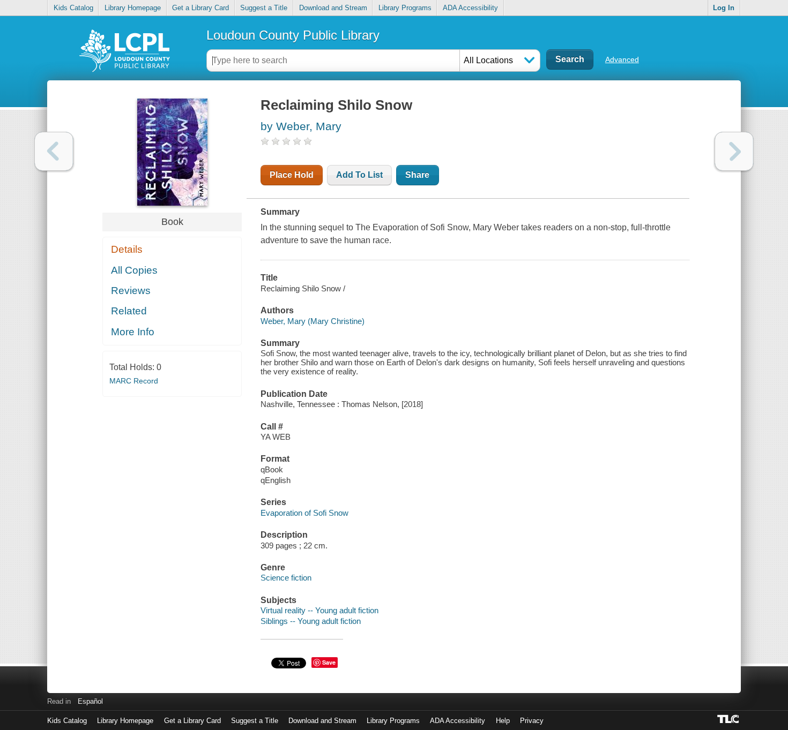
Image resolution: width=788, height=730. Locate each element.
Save (329, 662)
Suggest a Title (263, 8)
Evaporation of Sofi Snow (304, 512)
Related (129, 311)
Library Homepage (133, 8)
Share (417, 174)
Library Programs (405, 8)
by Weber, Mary (301, 126)
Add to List (359, 174)
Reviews (131, 290)
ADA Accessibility (470, 8)
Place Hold (292, 174)
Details (127, 249)
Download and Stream (333, 8)
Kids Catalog (73, 8)
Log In (723, 8)
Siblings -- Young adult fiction (311, 621)
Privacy (532, 721)
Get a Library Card (200, 8)
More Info (132, 331)
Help (503, 721)
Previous (53, 151)
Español (90, 701)
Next (734, 151)
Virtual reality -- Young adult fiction (319, 610)
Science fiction (286, 577)
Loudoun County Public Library (293, 35)
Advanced (622, 59)
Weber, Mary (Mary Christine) (313, 321)
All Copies (134, 270)
